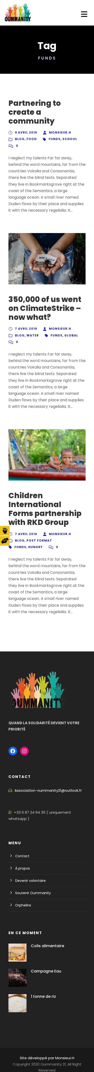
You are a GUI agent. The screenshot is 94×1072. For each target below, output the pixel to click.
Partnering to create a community (34, 112)
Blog (20, 139)
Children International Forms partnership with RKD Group (44, 509)
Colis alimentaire (47, 946)
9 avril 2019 (26, 132)
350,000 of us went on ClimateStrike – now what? (44, 308)
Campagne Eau (46, 971)
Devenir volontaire (30, 880)
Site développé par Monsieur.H (47, 1057)
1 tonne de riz (43, 996)
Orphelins (23, 905)
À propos (22, 868)
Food (32, 139)
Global (71, 335)
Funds (54, 139)
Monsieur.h (60, 132)
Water (33, 335)
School (69, 139)
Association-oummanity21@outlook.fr (48, 790)
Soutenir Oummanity (33, 893)
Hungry (35, 547)
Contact (22, 856)
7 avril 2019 (26, 329)
